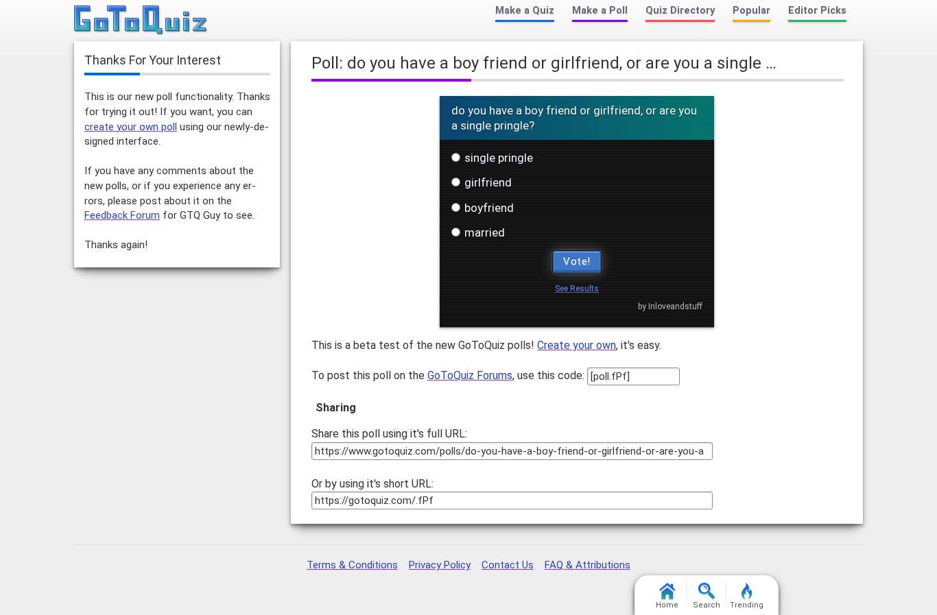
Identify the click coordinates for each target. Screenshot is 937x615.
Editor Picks (817, 10)
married (484, 232)
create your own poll (130, 127)
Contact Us (508, 565)
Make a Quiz (524, 10)
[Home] (141, 20)
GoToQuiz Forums (469, 375)
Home (667, 605)
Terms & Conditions (352, 565)
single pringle (498, 158)
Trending (746, 605)
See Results (577, 288)
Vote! (577, 261)
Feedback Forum (122, 215)
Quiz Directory (680, 10)
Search (706, 605)
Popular (751, 10)
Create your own (576, 345)
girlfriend (488, 182)
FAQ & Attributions (587, 565)
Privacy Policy (440, 565)
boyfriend (489, 208)
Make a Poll (600, 10)
